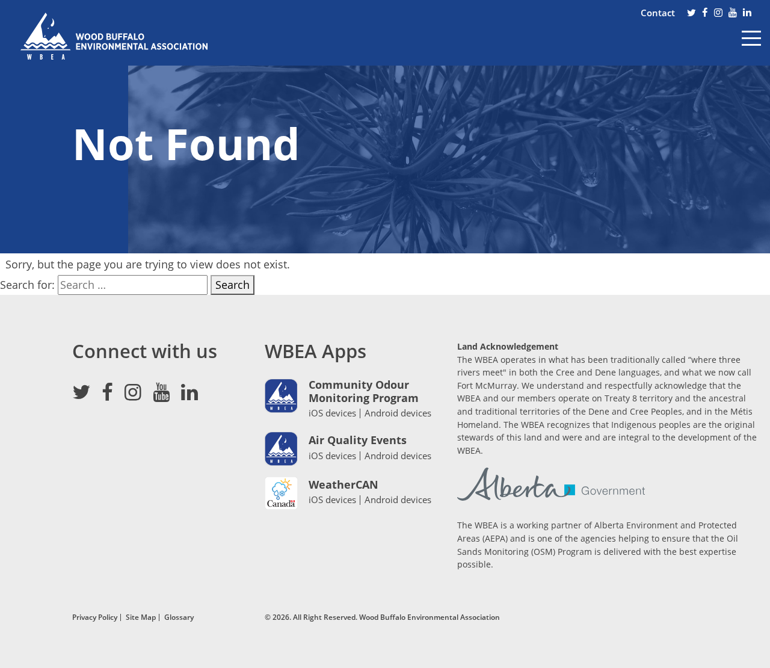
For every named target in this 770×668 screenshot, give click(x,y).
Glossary (179, 617)
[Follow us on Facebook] (705, 13)
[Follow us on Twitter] (691, 13)
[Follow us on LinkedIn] (747, 13)
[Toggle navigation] (751, 47)
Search (232, 284)
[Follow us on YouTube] (732, 13)
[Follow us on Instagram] (718, 13)
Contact (658, 13)
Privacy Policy (94, 617)
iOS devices (332, 413)
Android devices (398, 413)
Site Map (141, 617)
